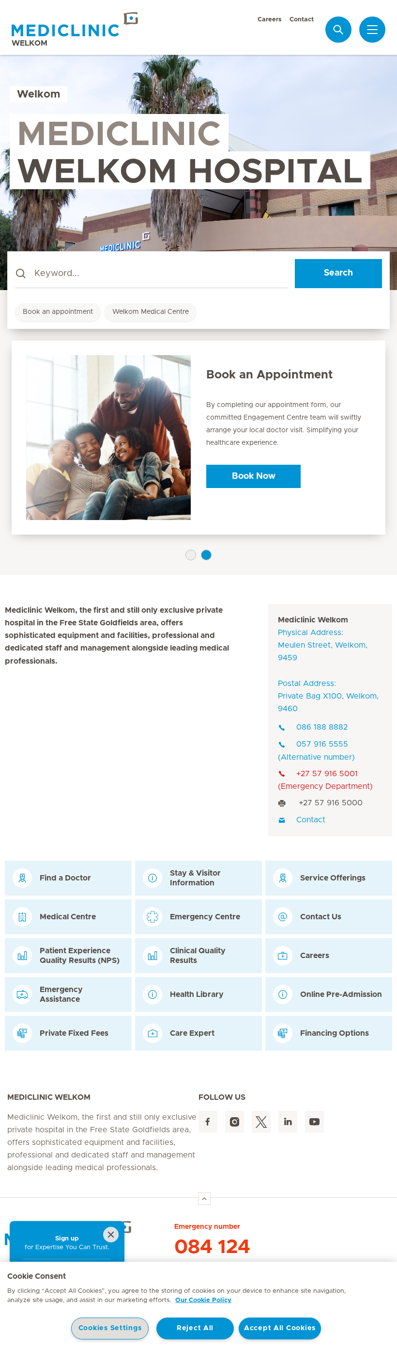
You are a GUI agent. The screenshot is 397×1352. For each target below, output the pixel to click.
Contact (302, 19)
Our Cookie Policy (203, 1300)
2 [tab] (206, 555)
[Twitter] (261, 1122)
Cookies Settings (110, 1328)
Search (338, 273)
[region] (198, 1307)
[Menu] (372, 29)
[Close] (111, 1234)
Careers (270, 19)
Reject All (195, 1328)
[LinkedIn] (287, 1122)
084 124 (212, 1247)
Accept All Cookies (280, 1328)
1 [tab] (191, 555)
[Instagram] (234, 1122)
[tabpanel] (198, 437)
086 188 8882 (322, 727)
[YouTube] (314, 1122)
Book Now (253, 476)
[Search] (338, 29)
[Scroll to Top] (204, 1199)
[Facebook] (207, 1122)
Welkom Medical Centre (150, 312)
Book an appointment (58, 312)
